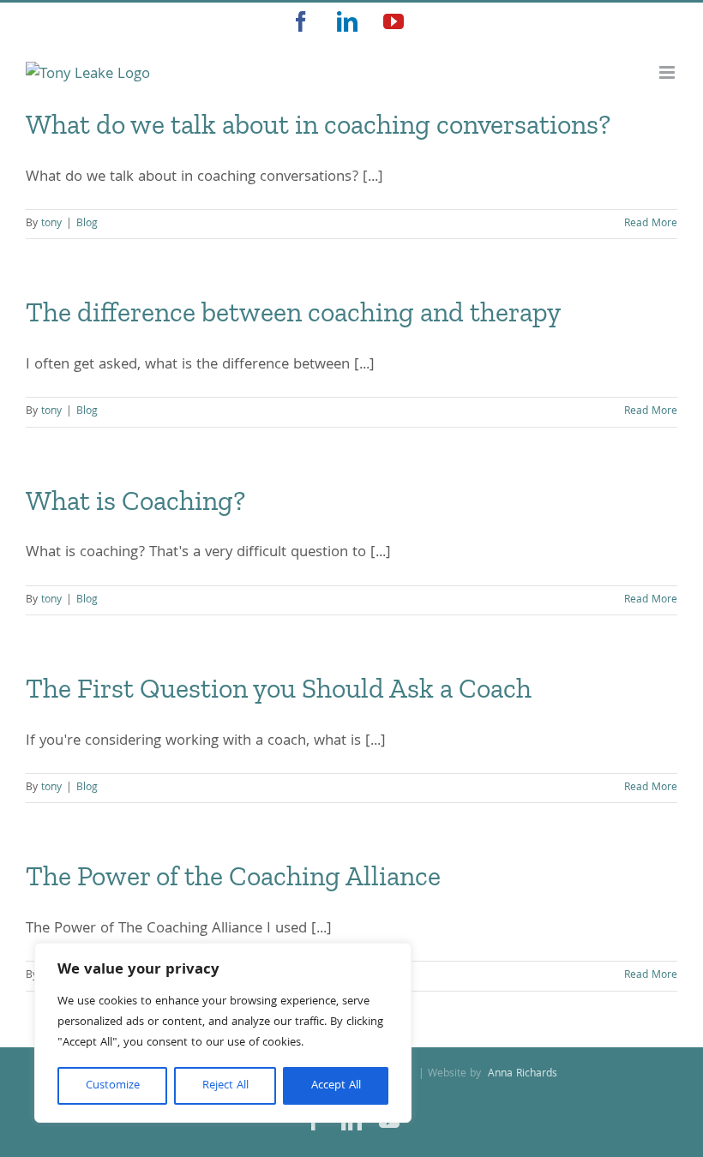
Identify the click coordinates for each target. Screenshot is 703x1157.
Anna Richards (520, 1074)
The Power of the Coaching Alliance (233, 876)
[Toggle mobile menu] (668, 72)
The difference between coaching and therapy (293, 312)
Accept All (336, 1085)
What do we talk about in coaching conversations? (318, 124)
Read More (650, 224)
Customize (113, 1085)
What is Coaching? (135, 500)
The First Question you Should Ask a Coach (279, 688)
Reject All (225, 1085)
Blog (87, 224)
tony (51, 224)
